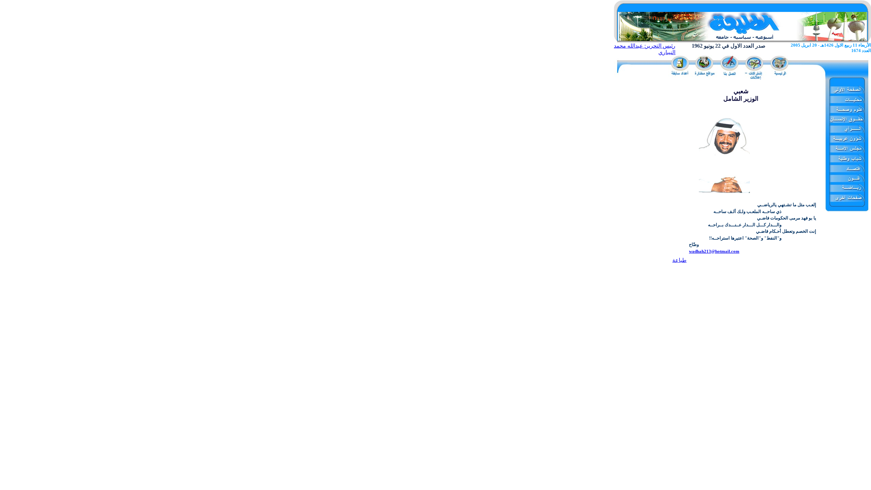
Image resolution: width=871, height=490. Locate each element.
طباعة (679, 260)
